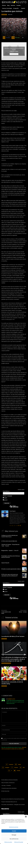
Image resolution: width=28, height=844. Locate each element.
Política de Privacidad (18, 842)
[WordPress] (18, 525)
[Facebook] (10, 525)
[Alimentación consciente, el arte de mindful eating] (14, 673)
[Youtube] (20, 525)
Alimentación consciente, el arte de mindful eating (12, 683)
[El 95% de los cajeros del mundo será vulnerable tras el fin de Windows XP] (24, 575)
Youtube (18, 770)
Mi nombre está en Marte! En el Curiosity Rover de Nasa (12, 799)
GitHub (19, 764)
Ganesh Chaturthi (5, 563)
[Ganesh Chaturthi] (24, 563)
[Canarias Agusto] (14, 2)
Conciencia (4, 14)
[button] (26, 816)
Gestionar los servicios (13, 827)
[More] (22, 37)
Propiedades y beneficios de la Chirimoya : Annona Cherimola (10, 556)
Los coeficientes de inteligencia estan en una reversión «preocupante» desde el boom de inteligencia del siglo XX (13, 659)
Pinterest (16, 767)
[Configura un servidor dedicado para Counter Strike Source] (24, 536)
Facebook (11, 764)
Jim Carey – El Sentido (6, 785)
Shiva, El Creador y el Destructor (8, 782)
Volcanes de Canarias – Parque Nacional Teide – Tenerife (10, 545)
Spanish (5, 500)
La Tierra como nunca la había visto (9, 541)
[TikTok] (14, 525)
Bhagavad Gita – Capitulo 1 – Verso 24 (9, 550)
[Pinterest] (12, 767)
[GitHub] (16, 764)
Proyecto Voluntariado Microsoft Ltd (9, 801)
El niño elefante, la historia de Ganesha (9, 780)
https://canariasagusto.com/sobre (16, 513)
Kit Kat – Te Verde (23, 612)
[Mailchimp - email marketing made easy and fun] (14, 507)
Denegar (14, 835)
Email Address (6, 491)
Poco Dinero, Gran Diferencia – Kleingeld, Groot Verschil (13, 804)
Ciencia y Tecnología (6, 663)
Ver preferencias (14, 838)
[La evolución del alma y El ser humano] (14, 628)
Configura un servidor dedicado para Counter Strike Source (9, 536)
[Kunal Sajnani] (4, 518)
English (5, 497)
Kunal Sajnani (13, 511)
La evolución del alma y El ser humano (12, 636)
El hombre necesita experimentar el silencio (11, 569)
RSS (24, 767)
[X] (16, 525)
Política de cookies (8, 842)
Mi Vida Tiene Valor (5, 791)
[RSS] (21, 767)
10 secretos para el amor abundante (9, 788)
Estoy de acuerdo (14, 54)
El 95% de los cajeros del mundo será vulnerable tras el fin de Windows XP (9, 575)
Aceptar (14, 831)
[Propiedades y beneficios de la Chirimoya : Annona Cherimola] (24, 557)
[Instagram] (12, 525)
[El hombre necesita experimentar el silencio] (24, 569)
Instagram (7, 767)
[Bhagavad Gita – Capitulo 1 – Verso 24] (24, 551)
